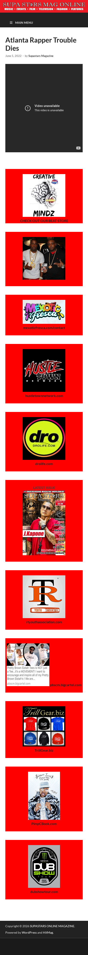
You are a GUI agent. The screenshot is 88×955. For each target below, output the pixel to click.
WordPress (29, 932)
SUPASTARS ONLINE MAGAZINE (52, 926)
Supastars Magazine (40, 56)
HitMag (48, 932)
